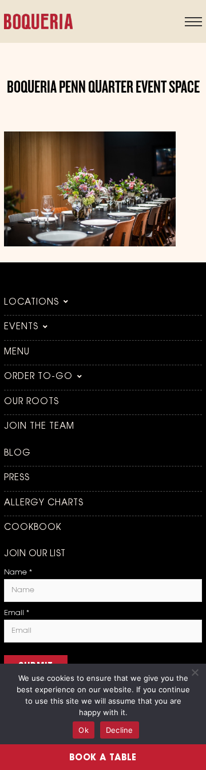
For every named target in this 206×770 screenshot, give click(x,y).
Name (18, 572)
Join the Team (39, 426)
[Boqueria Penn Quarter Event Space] (90, 244)
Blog (17, 453)
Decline (119, 730)
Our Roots (31, 402)
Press (17, 478)
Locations (31, 302)
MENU (17, 352)
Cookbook (32, 528)
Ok (83, 730)
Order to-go (38, 377)
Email (16, 613)
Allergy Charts (44, 503)
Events (21, 327)
